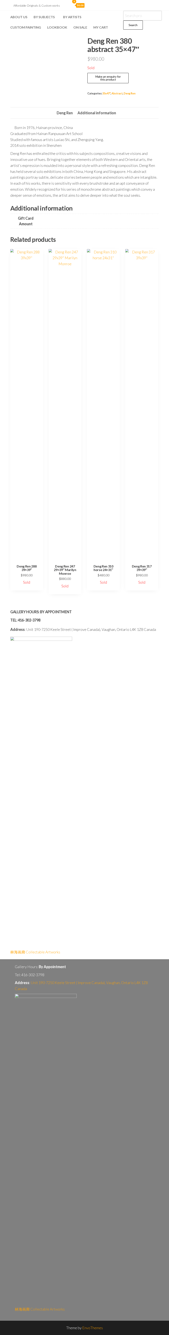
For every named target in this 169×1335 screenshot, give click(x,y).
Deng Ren (129, 93)
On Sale (80, 27)
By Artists (72, 17)
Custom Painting (25, 27)
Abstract (117, 93)
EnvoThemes (92, 1327)
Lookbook (57, 27)
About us (18, 17)
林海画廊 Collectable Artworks (35, 952)
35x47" (106, 93)
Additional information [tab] (96, 113)
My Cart (100, 27)
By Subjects (44, 17)
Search (133, 25)
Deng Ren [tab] (65, 113)
